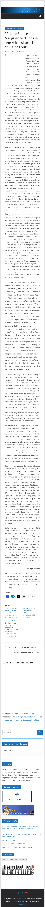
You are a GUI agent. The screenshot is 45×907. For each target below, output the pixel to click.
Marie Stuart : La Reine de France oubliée (28, 611)
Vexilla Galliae (24, 52)
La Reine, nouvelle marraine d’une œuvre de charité (11, 611)
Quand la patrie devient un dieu (14, 844)
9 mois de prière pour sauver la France (21, 647)
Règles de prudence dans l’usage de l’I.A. (17, 847)
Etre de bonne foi (8, 840)
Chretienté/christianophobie (14, 28)
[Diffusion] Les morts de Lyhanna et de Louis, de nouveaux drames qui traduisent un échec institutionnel (20, 828)
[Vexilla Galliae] (22, 9)
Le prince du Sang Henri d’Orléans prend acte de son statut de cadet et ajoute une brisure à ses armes (12, 626)
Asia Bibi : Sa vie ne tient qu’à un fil (25, 652)
